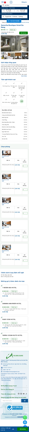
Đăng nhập (16, 2)
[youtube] (24, 393)
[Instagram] (21, 393)
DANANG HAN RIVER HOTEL (11, 303)
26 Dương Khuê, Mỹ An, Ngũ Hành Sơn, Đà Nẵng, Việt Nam (15, 364)
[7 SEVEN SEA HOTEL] (14, 285)
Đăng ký (24, 2)
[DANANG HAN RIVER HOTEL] (14, 301)
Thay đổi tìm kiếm (14, 20)
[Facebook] (19, 393)
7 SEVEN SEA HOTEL (9, 287)
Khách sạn (12, 29)
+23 (24, 55)
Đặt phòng (23, 33)
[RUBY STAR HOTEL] (14, 317)
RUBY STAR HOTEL (9, 319)
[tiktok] (26, 393)
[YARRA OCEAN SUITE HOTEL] (14, 333)
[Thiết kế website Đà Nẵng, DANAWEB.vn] (20, 417)
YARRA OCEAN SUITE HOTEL (12, 335)
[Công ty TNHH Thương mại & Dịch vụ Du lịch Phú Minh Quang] (14, 355)
